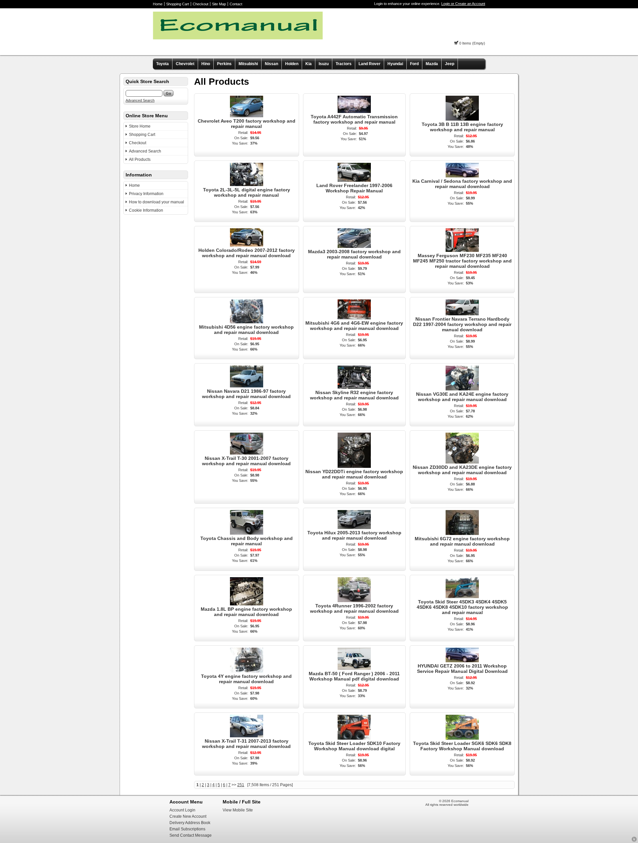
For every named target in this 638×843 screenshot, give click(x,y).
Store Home (140, 126)
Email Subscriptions (187, 829)
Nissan (271, 63)
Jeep (449, 63)
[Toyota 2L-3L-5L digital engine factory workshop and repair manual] (246, 184)
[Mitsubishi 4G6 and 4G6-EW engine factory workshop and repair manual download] (354, 318)
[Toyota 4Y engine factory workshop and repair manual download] (246, 671)
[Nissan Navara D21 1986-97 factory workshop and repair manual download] (246, 386)
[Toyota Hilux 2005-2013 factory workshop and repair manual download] (354, 527)
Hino (205, 63)
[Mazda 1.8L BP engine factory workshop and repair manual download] (246, 604)
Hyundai (395, 63)
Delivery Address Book (189, 822)
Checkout (200, 4)
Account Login (182, 810)
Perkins (224, 63)
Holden (291, 63)
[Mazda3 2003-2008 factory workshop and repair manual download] (354, 246)
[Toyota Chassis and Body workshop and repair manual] (246, 533)
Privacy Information (146, 193)
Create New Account (187, 816)
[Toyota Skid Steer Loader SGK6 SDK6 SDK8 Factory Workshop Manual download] (462, 738)
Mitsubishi (248, 63)
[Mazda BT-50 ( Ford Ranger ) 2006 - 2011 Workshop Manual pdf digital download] (354, 668)
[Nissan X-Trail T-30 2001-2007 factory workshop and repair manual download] (246, 453)
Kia (308, 63)
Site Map (219, 4)
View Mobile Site (238, 810)
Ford (414, 63)
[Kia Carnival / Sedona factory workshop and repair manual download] (462, 176)
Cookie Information (146, 210)
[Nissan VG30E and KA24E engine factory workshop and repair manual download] (462, 389)
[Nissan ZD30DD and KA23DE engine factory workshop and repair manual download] (462, 462)
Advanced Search (140, 100)
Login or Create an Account (463, 4)
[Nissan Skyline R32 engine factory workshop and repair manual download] (354, 387)
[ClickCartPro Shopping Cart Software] (634, 840)
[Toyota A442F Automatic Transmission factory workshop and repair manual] (354, 111)
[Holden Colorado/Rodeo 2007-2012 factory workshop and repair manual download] (246, 245)
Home (157, 4)
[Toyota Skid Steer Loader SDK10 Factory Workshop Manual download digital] (354, 738)
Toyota (162, 63)
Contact (236, 4)
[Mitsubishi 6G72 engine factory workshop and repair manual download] (462, 533)
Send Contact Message (190, 835)
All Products (140, 159)
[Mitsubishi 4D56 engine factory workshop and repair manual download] (246, 322)
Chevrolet (185, 63)
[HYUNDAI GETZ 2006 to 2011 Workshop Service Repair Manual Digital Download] (462, 661)
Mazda (432, 63)
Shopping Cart (177, 4)
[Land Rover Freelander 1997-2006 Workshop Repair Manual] (354, 180)
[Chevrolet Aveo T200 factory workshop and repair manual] (246, 116)
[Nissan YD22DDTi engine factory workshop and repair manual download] (354, 466)
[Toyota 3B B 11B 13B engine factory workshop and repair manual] (462, 119)
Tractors (344, 63)
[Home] (238, 38)
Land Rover (369, 63)
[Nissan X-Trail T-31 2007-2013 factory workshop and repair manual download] (246, 736)
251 (240, 785)
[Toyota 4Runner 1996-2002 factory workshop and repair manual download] (354, 600)
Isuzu (324, 63)
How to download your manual (156, 202)
